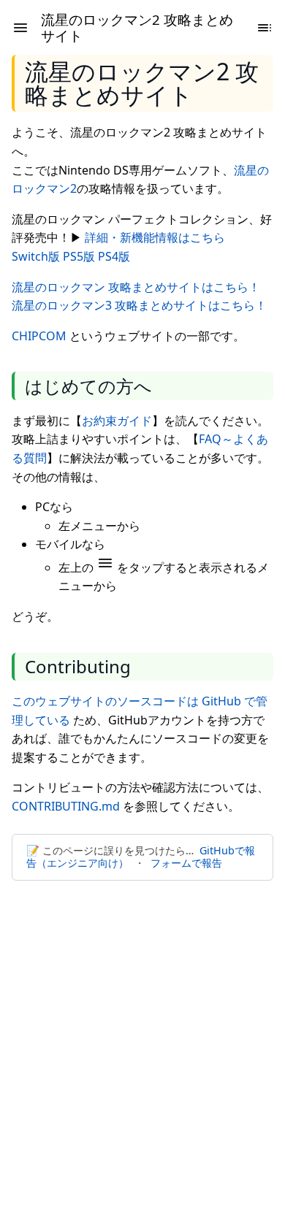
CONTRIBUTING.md (66, 806)
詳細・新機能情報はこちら (155, 237)
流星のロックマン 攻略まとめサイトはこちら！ (136, 287)
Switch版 (36, 256)
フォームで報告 (186, 863)
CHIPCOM (39, 336)
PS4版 (114, 256)
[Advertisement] (142, 1040)
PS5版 (79, 256)
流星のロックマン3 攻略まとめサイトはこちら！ (139, 305)
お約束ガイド (117, 421)
